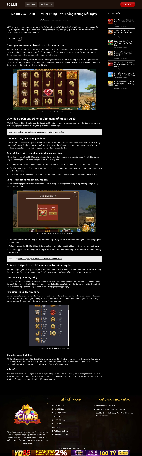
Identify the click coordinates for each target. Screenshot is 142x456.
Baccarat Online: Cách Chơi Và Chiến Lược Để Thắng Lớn (124, 43)
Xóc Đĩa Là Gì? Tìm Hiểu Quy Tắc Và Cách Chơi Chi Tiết (124, 22)
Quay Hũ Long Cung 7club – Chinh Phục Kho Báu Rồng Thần (124, 84)
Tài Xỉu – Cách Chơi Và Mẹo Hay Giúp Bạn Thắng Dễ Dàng (123, 32)
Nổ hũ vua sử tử (13, 374)
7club (66, 20)
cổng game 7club (29, 32)
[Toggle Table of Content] (18, 39)
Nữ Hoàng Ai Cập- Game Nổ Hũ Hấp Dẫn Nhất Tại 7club (124, 74)
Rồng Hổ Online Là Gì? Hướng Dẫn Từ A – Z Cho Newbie (123, 54)
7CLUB (12, 4)
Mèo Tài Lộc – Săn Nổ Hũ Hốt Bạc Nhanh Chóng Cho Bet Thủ (124, 64)
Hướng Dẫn (46, 4)
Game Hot (31, 4)
